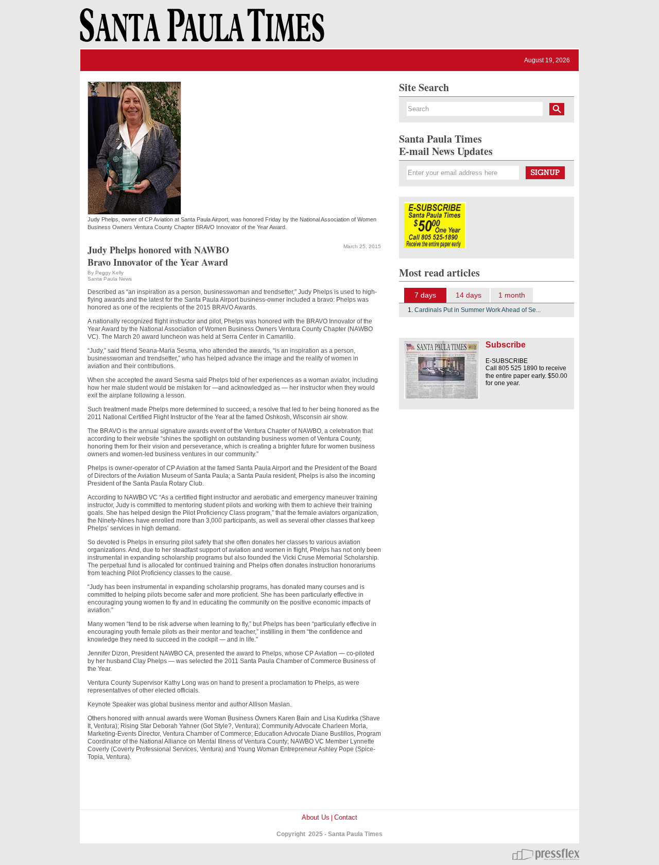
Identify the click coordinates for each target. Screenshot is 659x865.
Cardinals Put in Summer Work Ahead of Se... (477, 310)
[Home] (200, 30)
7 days (425, 295)
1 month (511, 295)
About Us (316, 817)
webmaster (545, 854)
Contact (345, 817)
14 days (468, 295)
